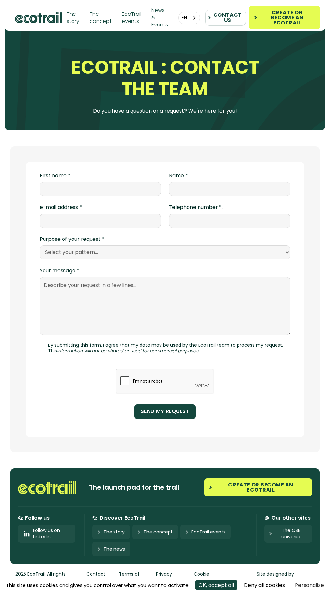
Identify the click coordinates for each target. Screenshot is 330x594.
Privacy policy (164, 577)
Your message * (59, 270)
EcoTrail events (131, 17)
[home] (41, 17)
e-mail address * (61, 207)
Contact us (95, 577)
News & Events (159, 17)
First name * (55, 175)
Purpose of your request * (72, 239)
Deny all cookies (264, 585)
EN (184, 17)
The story (73, 17)
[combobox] (189, 18)
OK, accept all (216, 585)
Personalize (309, 585)
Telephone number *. (196, 207)
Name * (178, 175)
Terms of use (129, 577)
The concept (101, 17)
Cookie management (210, 577)
